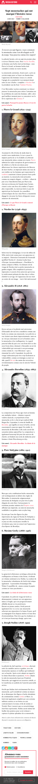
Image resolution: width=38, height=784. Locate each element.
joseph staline (8, 733)
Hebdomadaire (11, 767)
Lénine (21, 697)
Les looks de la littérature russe (21, 593)
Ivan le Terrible (29, 62)
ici (14, 780)
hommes (20, 99)
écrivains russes (23, 733)
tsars (14, 742)
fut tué (13, 360)
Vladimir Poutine (26, 85)
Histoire (19, 17)
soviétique (25, 666)
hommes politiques (10, 738)
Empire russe (29, 505)
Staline (27, 676)
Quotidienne (21, 767)
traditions (7, 728)
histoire (17, 728)
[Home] (3, 2)
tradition (5, 174)
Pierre (33, 160)
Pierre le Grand (25, 738)
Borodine (5, 425)
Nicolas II (29, 82)
